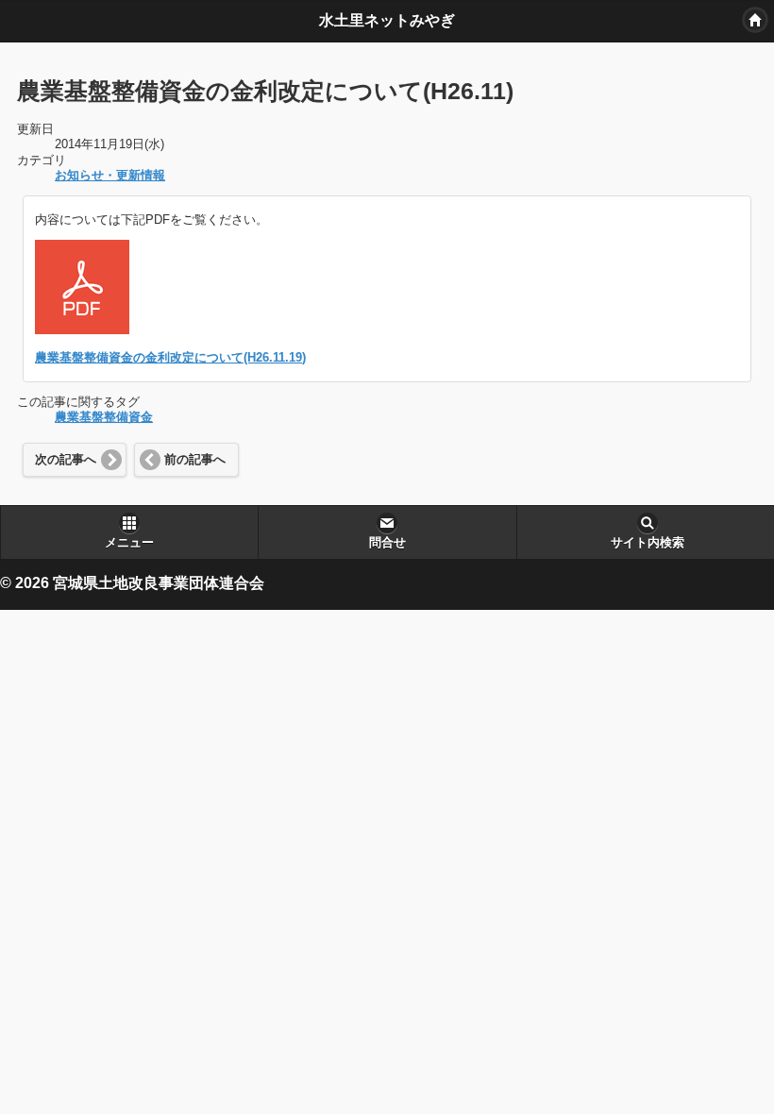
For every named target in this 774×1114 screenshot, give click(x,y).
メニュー (129, 542)
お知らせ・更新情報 (110, 175)
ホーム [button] (755, 20)
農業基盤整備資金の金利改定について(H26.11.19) (170, 357)
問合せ (387, 542)
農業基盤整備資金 (104, 417)
